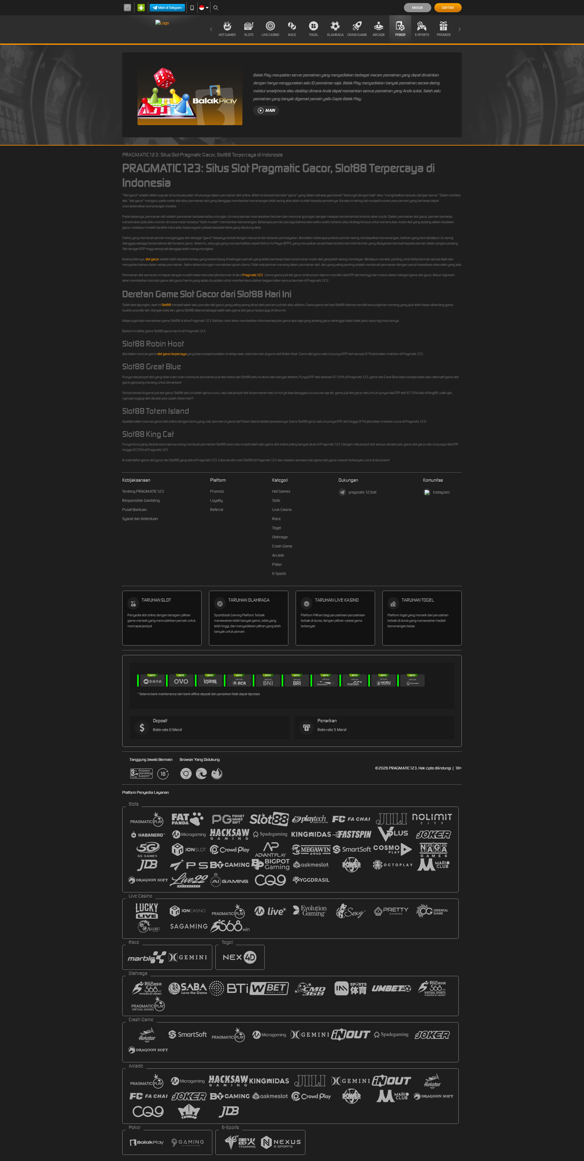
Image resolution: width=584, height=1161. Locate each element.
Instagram (441, 492)
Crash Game (357, 35)
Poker (400, 35)
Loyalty (216, 500)
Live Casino (270, 35)
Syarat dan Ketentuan (140, 518)
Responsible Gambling (141, 500)
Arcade (379, 35)
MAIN (270, 110)
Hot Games (227, 35)
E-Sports (422, 35)
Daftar (448, 7)
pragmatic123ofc (363, 492)
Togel (313, 35)
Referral (216, 509)
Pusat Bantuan (134, 509)
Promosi (443, 35)
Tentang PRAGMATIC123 (143, 491)
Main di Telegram (170, 7)
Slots (248, 35)
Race (292, 35)
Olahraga (335, 35)
